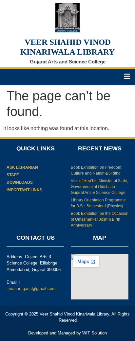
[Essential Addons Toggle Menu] (127, 77)
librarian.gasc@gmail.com (31, 288)
